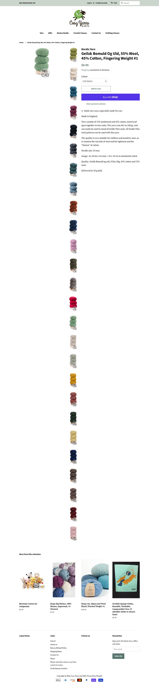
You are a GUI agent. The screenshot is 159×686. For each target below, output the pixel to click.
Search (53, 641)
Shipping (85, 70)
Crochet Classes (80, 33)
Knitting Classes (112, 33)
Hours (52, 658)
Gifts (50, 33)
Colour (84, 76)
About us (53, 644)
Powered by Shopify (94, 676)
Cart (115, 3)
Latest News (24, 636)
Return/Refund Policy (58, 648)
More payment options (96, 103)
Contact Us (96, 33)
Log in (89, 3)
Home (21, 42)
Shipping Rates (56, 651)
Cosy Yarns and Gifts (78, 676)
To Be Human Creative (58, 668)
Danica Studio (63, 33)
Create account (101, 3)
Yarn (41, 33)
